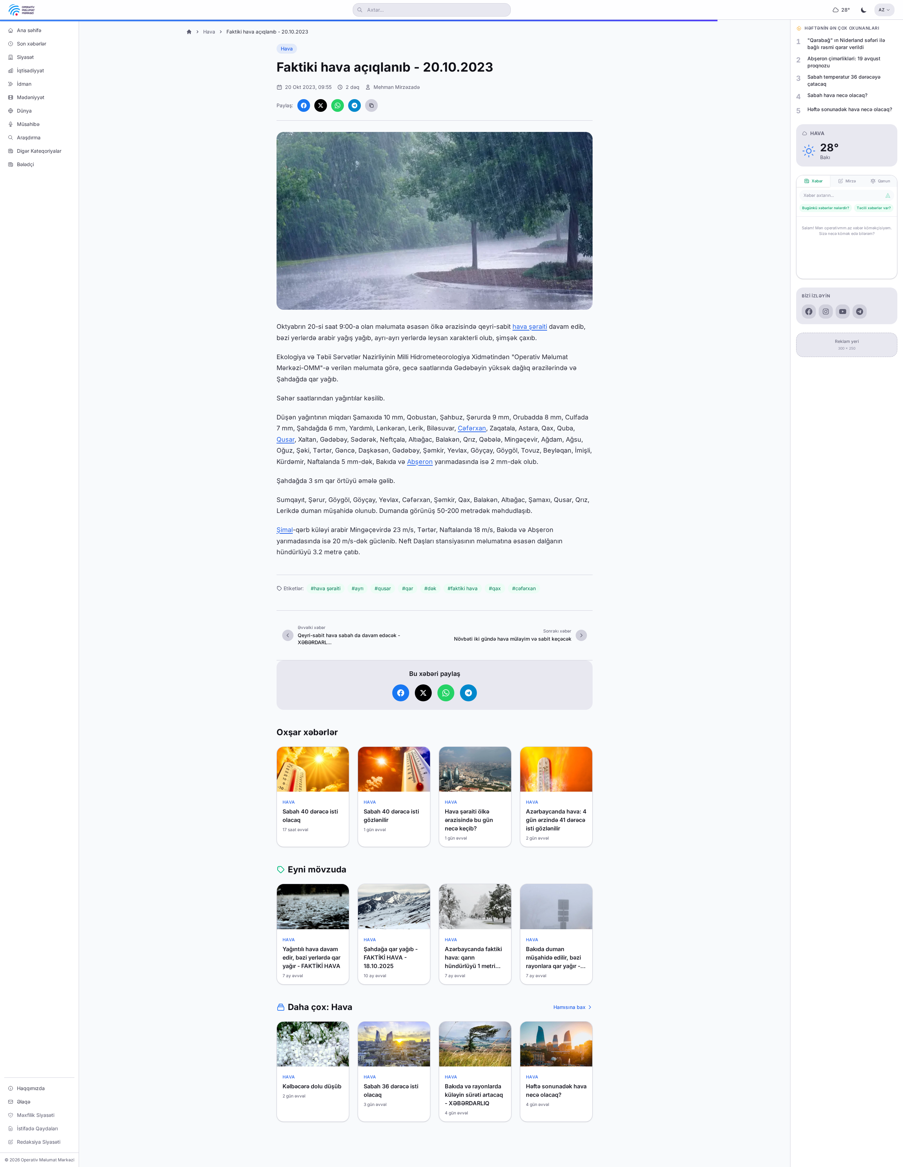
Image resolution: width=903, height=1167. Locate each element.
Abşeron (420, 461)
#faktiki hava (463, 588)
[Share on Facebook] (303, 105)
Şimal (285, 529)
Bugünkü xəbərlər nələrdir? (825, 208)
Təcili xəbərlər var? (874, 208)
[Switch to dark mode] (864, 10)
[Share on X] (320, 105)
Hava (209, 32)
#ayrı (357, 588)
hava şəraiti (530, 326)
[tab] (813, 181)
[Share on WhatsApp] (337, 105)
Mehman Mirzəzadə (397, 87)
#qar (407, 588)
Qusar (286, 439)
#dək (430, 588)
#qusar (383, 588)
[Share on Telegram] (354, 105)
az (882, 9)
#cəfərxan (524, 588)
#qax (495, 588)
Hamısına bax (569, 1007)
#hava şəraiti (325, 588)
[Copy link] (371, 105)
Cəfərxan (472, 428)
